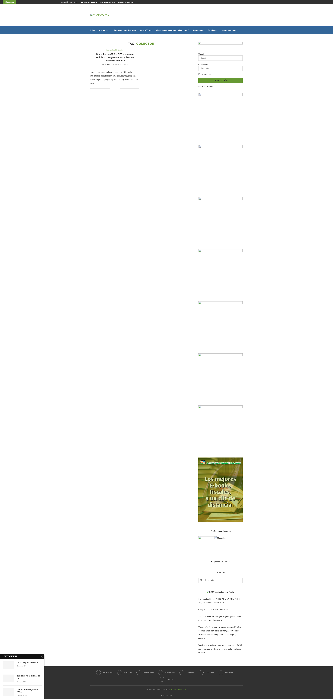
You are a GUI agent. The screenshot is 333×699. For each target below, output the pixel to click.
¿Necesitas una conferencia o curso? (172, 30)
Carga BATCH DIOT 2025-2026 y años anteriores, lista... (41, 2)
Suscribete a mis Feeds (223, 592)
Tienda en (212, 30)
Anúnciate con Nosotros (125, 30)
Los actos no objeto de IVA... (27, 690)
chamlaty (108, 65)
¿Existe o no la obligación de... (28, 677)
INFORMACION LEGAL (89, 2)
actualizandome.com (178, 689)
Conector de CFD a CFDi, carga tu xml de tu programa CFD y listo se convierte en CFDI (115, 57)
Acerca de (103, 30)
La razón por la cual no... (28, 663)
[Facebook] (318, 2)
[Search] (241, 30)
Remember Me (205, 74)
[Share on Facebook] (113, 89)
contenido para (229, 30)
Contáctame (198, 30)
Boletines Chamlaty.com (126, 2)
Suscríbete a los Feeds (107, 2)
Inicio (92, 30)
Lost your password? (206, 86)
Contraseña (203, 64)
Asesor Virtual (146, 30)
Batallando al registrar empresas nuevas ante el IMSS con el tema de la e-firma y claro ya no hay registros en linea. (220, 649)
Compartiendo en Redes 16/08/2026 (213, 609)
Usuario (201, 54)
